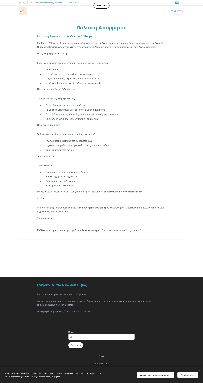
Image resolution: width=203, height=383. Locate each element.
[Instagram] (24, 2)
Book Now (101, 5)
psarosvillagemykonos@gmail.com (47, 2)
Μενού (177, 11)
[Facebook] (19, 2)
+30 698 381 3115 (74, 2)
